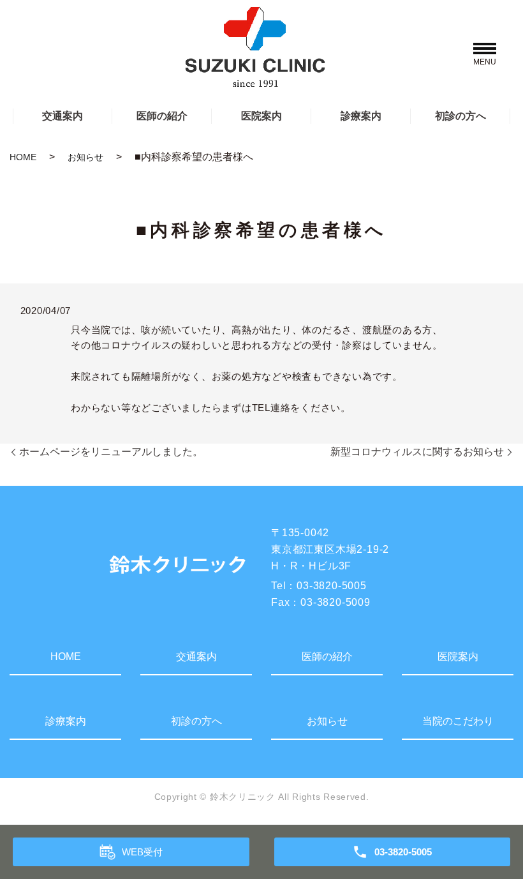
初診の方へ (460, 115)
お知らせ (85, 157)
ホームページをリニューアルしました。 (111, 451)
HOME (23, 157)
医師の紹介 (162, 115)
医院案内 (261, 115)
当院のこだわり (458, 721)
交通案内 (62, 115)
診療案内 (361, 115)
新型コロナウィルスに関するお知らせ (417, 451)
